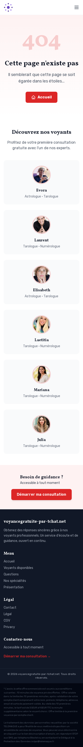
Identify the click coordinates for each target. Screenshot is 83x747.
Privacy (9, 627)
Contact (10, 608)
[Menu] (76, 7)
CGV (7, 620)
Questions (11, 574)
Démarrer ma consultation (41, 494)
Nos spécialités (15, 581)
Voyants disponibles (18, 568)
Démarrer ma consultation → (27, 656)
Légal (8, 614)
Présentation (14, 587)
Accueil (45, 97)
